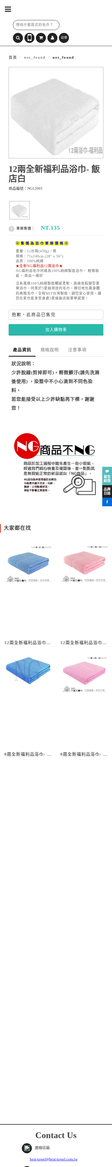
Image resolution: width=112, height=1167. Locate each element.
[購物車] (41, 38)
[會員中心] (52, 38)
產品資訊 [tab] (22, 350)
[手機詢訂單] (29, 38)
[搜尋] (18, 38)
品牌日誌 (107, 491)
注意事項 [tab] (77, 350)
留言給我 (107, 479)
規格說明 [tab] (49, 350)
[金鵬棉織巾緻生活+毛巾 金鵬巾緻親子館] (51, 10)
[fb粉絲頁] (107, 502)
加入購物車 (56, 330)
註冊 (64, 37)
